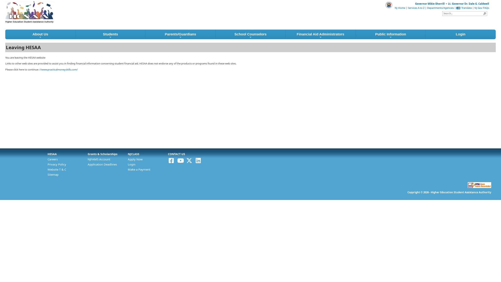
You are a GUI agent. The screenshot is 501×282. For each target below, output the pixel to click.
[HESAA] (22, 7)
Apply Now (135, 159)
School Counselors (250, 34)
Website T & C (57, 169)
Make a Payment (139, 169)
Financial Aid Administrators (320, 34)
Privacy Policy (57, 164)
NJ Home (400, 8)
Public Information (390, 34)
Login (460, 34)
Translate (466, 8)
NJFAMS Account (99, 159)
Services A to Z (416, 8)
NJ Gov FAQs (481, 8)
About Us (40, 34)
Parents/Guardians (180, 34)
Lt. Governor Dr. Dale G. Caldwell (468, 3)
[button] (485, 13)
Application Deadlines (102, 164)
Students (110, 34)
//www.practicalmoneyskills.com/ (58, 69)
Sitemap (53, 174)
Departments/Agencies (440, 8)
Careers (53, 159)
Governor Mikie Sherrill (430, 3)
